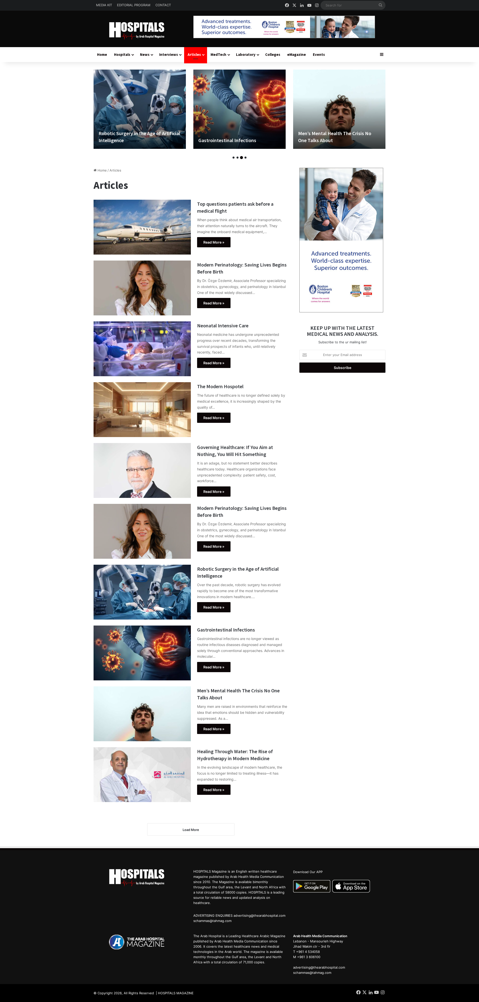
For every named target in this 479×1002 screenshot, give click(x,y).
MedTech (218, 54)
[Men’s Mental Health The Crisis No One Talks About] (239, 109)
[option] (140, 109)
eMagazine (296, 54)
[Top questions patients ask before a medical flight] (142, 227)
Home (102, 54)
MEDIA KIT (104, 5)
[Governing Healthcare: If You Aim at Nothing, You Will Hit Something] (142, 470)
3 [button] (241, 158)
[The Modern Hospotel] (142, 409)
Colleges (272, 54)
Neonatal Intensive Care (222, 325)
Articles (194, 54)
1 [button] (234, 158)
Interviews (168, 54)
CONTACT (163, 5)
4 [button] (245, 157)
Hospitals (122, 54)
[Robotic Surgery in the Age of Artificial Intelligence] (142, 592)
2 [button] (238, 158)
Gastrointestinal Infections (127, 140)
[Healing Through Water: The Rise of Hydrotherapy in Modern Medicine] (339, 109)
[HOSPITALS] (140, 31)
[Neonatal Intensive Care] (142, 348)
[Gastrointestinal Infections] (140, 109)
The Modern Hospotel (220, 386)
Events (319, 54)
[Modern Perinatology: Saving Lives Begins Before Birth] (142, 288)
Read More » (213, 242)
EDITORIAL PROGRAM (133, 5)
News (144, 54)
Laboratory (245, 54)
